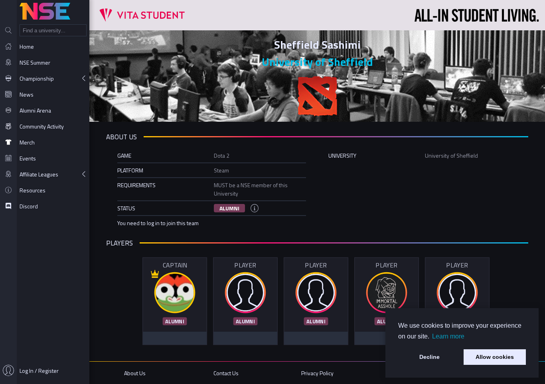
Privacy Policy (317, 373)
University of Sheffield (317, 61)
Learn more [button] (448, 336)
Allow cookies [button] (495, 357)
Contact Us (226, 373)
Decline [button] (429, 357)
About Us (135, 373)
